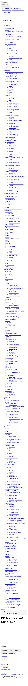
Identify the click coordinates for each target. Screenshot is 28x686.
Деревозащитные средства (12, 226)
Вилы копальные (13, 47)
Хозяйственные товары (10, 546)
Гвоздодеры (12, 123)
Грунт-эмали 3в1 (9, 224)
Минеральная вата (13, 529)
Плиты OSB (11, 451)
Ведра (7, 551)
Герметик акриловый (14, 216)
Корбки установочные (10, 590)
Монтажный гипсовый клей (15, 520)
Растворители (9, 247)
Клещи (10, 159)
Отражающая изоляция (15, 532)
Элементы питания (10, 607)
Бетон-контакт (12, 436)
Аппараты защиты (13, 593)
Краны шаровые (13, 405)
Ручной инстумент (10, 137)
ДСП (10, 450)
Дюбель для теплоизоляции (16, 288)
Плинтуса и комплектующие (12, 372)
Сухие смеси (8, 503)
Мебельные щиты (13, 478)
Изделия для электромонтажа (13, 576)
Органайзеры (12, 173)
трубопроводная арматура (12, 411)
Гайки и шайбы (9, 279)
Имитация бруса (13, 476)
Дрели (10, 177)
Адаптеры (11, 98)
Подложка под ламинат (11, 384)
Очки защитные (12, 149)
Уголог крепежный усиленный (16, 311)
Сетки (6, 496)
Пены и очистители (10, 246)
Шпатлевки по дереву (10, 545)
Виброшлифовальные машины (16, 176)
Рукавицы (11, 156)
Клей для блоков (9, 233)
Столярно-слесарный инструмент (14, 157)
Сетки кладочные (13, 498)
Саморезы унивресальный (12, 317)
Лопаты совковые (13, 54)
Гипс (10, 507)
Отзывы (4, 656)
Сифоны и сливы (9, 409)
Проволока (11, 456)
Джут (10, 528)
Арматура (7, 428)
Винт (6, 277)
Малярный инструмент (14, 139)
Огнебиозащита (9, 244)
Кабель (10, 585)
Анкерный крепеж (9, 274)
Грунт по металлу (13, 437)
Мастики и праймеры (10, 199)
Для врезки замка (13, 125)
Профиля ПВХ (9, 389)
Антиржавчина (9, 213)
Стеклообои (8, 391)
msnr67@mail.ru (5, 670)
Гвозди (7, 280)
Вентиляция (7, 25)
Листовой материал (10, 445)
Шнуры (10, 93)
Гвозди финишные (10, 282)
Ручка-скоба (12, 353)
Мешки (7, 556)
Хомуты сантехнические (15, 423)
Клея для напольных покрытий (13, 335)
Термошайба (8, 324)
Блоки (6, 431)
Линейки (11, 82)
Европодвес (12, 377)
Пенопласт (11, 534)
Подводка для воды (14, 412)
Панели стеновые (9, 367)
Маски (10, 146)
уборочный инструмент (11, 571)
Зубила (10, 112)
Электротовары (9, 602)
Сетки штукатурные (13, 501)
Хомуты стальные (9, 328)
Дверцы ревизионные (10, 402)
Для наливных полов (14, 109)
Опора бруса (12, 303)
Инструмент (7, 70)
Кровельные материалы (10, 193)
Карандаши (11, 117)
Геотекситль (12, 526)
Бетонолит (11, 504)
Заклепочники (12, 128)
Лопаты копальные (13, 51)
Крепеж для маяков (10, 300)
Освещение (8, 595)
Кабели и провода (10, 584)
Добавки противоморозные (12, 442)
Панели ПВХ (8, 366)
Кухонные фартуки (10, 548)
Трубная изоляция (13, 537)
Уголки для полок (9, 392)
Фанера (11, 453)
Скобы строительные (10, 319)
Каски (10, 143)
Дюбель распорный (14, 293)
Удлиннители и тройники (15, 605)
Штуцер (10, 425)
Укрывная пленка (9, 168)
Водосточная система (11, 196)
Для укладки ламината (14, 126)
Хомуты (7, 327)
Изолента (7, 95)
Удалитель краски (9, 265)
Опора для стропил (14, 305)
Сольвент (11, 258)
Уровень (11, 90)
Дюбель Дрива (12, 289)
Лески (10, 40)
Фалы (10, 322)
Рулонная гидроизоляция (11, 493)
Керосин (11, 252)
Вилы (10, 45)
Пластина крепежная (14, 308)
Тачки (6, 64)
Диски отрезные (13, 106)
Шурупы (7, 331)
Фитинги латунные (13, 422)
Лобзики (11, 182)
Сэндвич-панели (13, 369)
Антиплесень (8, 212)
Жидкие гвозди (9, 229)
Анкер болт (8, 271)
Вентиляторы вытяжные (15, 604)
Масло (7, 241)
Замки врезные (12, 346)
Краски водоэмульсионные (12, 238)
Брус (10, 467)
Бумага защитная (13, 559)
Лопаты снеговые (13, 53)
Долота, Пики (12, 111)
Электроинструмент (10, 174)
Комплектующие (13, 349)
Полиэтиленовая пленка (11, 482)
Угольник (11, 89)
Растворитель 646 (13, 254)
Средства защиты (9, 142)
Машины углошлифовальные (16, 184)
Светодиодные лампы (14, 598)
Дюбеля (7, 283)
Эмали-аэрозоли (9, 268)
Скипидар (11, 257)
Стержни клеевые (13, 75)
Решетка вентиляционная (15, 381)
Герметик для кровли (14, 218)
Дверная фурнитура (10, 339)
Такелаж (7, 321)
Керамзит (11, 461)
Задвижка (11, 342)
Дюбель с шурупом (13, 294)
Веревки (7, 33)
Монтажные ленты (10, 557)
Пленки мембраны (10, 202)
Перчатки (11, 151)
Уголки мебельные (10, 394)
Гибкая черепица (9, 198)
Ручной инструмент (10, 76)
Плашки (11, 160)
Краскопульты (12, 181)
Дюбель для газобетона (15, 286)
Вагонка (11, 68)
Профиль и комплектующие (12, 484)
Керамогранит (9, 358)
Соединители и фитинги (15, 36)
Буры (10, 101)
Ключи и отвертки (13, 78)
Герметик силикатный (14, 221)
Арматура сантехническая (12, 400)
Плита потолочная (10, 374)
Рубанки (11, 190)
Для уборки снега (13, 50)
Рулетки (11, 87)
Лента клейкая (12, 560)
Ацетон (10, 249)
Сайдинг (7, 204)
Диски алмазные (13, 104)
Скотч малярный (13, 565)
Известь (11, 459)
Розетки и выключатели (14, 582)
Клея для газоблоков (14, 514)
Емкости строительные (14, 492)
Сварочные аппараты (10, 140)
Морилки (7, 243)
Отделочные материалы (10, 333)
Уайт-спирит (12, 260)
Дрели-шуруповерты (14, 179)
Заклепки (7, 297)
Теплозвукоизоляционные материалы (15, 523)
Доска (10, 473)
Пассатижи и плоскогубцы (15, 120)
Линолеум (8, 336)
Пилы (10, 188)
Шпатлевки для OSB (10, 543)
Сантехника (7, 398)
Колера (7, 235)
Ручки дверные (12, 355)
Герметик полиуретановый (15, 219)
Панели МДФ (8, 338)
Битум (7, 195)
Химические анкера (10, 325)
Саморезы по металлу (11, 316)
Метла (7, 554)
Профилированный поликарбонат (14, 31)
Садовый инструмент (10, 44)
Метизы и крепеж (8, 269)
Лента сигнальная (13, 562)
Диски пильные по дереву (15, 107)
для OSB (7, 227)
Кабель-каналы (12, 587)
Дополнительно (5, 666)
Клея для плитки (13, 515)
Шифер (7, 207)
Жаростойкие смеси (14, 509)
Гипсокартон (12, 447)
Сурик (6, 263)
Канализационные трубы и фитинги (14, 406)
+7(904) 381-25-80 (5, 12)
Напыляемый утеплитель (15, 531)
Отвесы (10, 86)
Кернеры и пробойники (14, 129)
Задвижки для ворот (14, 344)
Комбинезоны (12, 145)
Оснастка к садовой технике (12, 39)
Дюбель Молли (12, 291)
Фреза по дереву (13, 73)
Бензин (10, 251)
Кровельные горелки (14, 167)
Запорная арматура (10, 403)
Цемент (7, 542)
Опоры (7, 302)
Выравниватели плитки (14, 103)
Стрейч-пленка (9, 568)
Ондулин (7, 201)
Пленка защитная (13, 170)
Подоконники (8, 386)
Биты (10, 100)
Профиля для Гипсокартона (16, 487)
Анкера (7, 272)
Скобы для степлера (14, 162)
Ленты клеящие (9, 552)
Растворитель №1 (13, 255)
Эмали (10, 261)
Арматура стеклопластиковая (12, 430)
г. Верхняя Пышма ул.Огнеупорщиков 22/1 (12, 674)
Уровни (10, 92)
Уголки (10, 383)
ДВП (10, 448)
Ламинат (7, 364)
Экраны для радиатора (11, 549)
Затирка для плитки (14, 510)
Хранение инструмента (11, 171)
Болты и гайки (9, 275)
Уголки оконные (9, 395)
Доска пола (11, 475)
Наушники (11, 148)
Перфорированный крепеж (12, 307)
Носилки (11, 56)
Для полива (8, 34)
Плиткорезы (7, 397)
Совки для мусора (10, 566)
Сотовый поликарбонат (11, 62)
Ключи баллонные (13, 134)
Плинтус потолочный (10, 370)
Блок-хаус (11, 465)
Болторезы (11, 121)
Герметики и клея (9, 215)
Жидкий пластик (9, 230)
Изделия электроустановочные (13, 580)
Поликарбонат (9, 42)
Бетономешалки (9, 79)
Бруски (10, 468)
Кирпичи (7, 444)
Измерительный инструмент (12, 81)
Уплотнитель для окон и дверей (17, 538)
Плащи (10, 153)
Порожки (7, 388)
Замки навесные (13, 347)
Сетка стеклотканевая (11, 495)
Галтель (11, 472)
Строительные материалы (11, 426)
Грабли (10, 48)
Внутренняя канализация (15, 408)
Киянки (10, 132)
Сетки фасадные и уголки (15, 500)
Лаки (6, 240)
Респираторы (12, 154)
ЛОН (10, 596)
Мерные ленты (12, 84)
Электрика (7, 574)
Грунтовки (7, 434)
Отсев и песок (12, 462)
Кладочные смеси (13, 512)
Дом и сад (6, 30)
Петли (10, 350)
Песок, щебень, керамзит (11, 458)
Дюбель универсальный (15, 296)
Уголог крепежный (13, 310)
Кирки (10, 131)
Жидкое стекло (9, 232)
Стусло (10, 163)
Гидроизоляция (12, 506)
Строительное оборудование (12, 165)
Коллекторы (12, 416)
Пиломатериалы (9, 464)
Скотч (10, 563)
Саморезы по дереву (10, 314)
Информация (4, 664)
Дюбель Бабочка (13, 285)
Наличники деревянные (15, 479)
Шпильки (7, 330)
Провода (11, 588)
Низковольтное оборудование (13, 591)
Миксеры (11, 185)
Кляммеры (8, 299)
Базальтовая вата (13, 524)
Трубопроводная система (12, 414)
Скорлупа (11, 535)
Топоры (10, 59)
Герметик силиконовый (14, 223)
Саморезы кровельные (11, 313)
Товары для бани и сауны (12, 67)
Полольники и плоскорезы (15, 58)
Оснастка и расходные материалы (14, 72)
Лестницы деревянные (11, 37)
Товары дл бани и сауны (11, 65)
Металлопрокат (9, 454)
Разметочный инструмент (12, 115)
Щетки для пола (9, 573)
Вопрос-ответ (5, 659)
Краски (7, 237)
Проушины (11, 352)
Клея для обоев (9, 360)
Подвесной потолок (10, 375)
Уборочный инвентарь (11, 570)
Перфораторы (12, 187)
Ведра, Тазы (8, 433)
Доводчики (11, 341)
